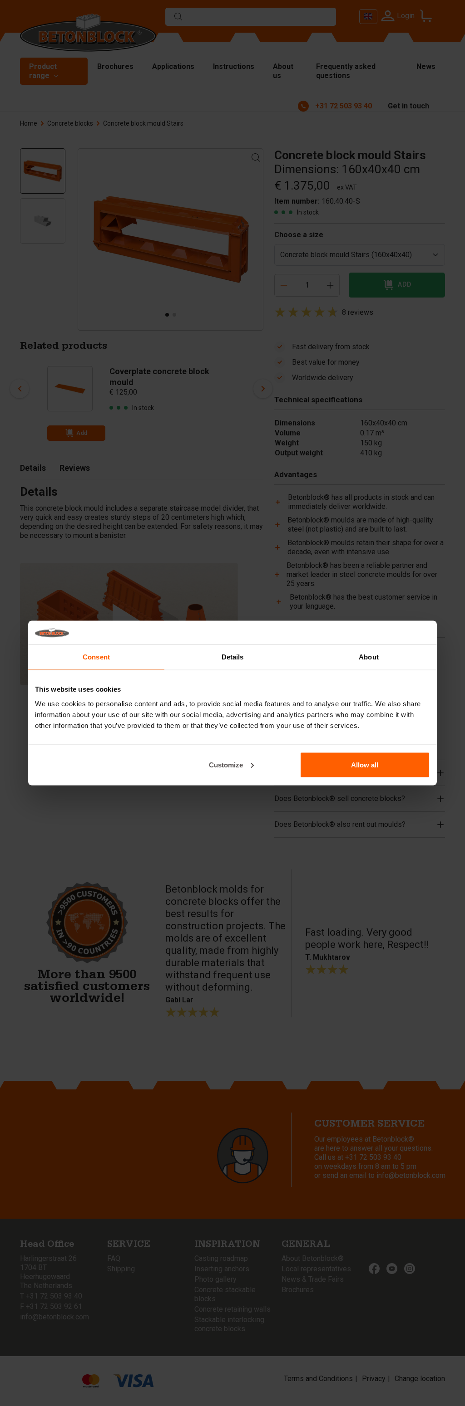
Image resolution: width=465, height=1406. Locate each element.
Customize (226, 764)
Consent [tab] (96, 657)
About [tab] (369, 657)
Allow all (364, 764)
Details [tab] (233, 657)
